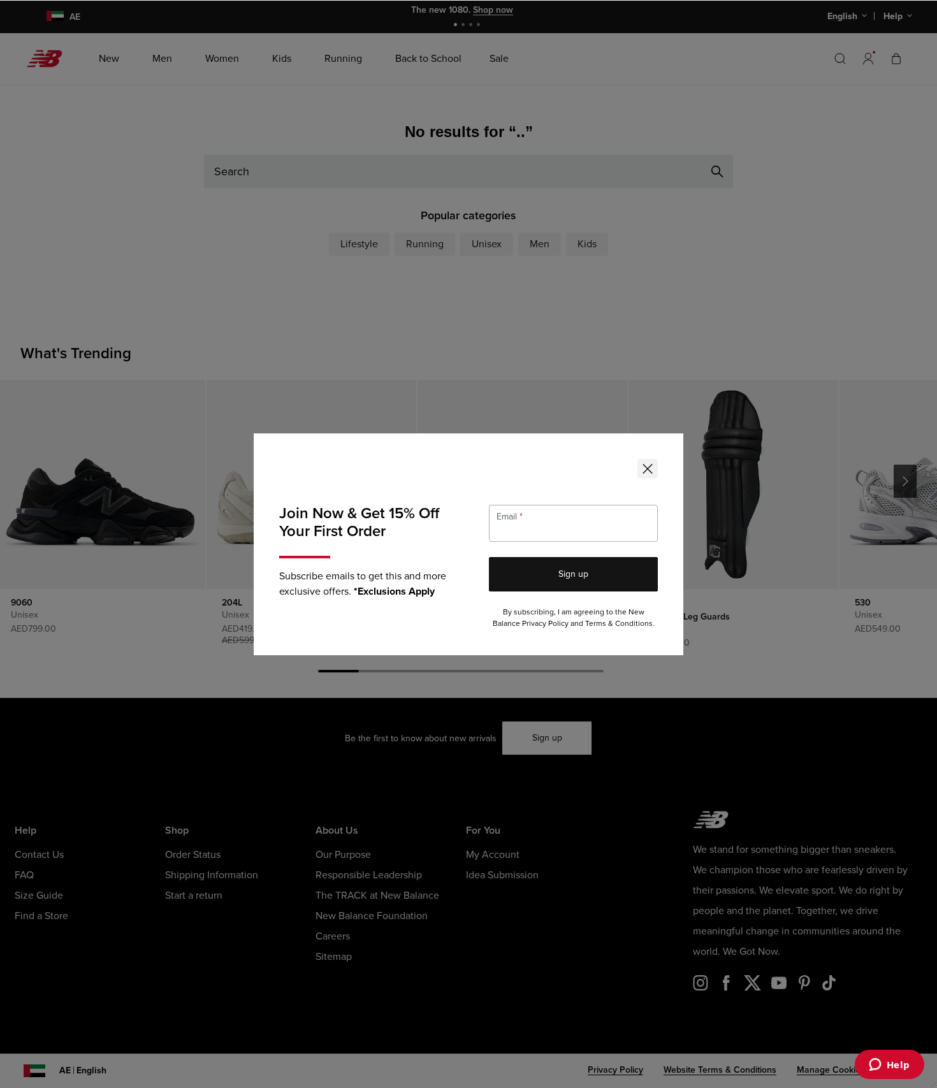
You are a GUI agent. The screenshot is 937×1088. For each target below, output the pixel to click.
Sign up (573, 574)
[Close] (647, 468)
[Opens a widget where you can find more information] (889, 1066)
